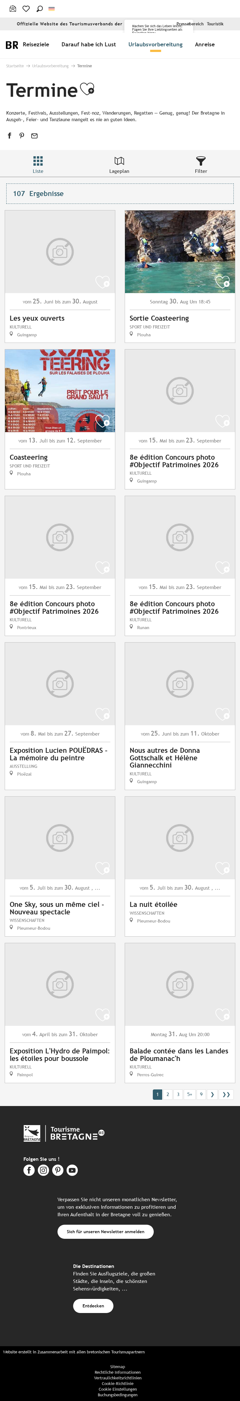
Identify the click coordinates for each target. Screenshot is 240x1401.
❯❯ (226, 1094)
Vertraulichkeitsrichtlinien (118, 1378)
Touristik (215, 24)
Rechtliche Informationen (118, 1372)
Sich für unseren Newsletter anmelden (105, 1231)
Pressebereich (190, 24)
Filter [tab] (201, 171)
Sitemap (117, 1366)
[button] (39, 8)
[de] (52, 9)
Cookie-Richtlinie (117, 1383)
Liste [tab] (38, 171)
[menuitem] (37, 44)
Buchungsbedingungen (118, 1395)
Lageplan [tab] (119, 171)
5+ (189, 1094)
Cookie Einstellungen (118, 1389)
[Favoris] (26, 8)
